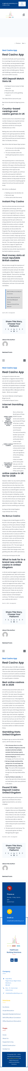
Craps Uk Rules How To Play (9, 511)
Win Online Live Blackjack (9, 189)
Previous (18, 43)
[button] (3, 360)
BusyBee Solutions (14, 1058)
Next (23, 43)
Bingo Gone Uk (6, 398)
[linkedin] (12, 960)
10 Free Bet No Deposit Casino (10, 400)
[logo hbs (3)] (10, 10)
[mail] (16, 960)
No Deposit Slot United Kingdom (11, 509)
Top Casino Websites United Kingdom (12, 396)
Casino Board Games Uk (13, 297)
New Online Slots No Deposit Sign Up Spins (13, 144)
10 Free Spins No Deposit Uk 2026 (11, 555)
